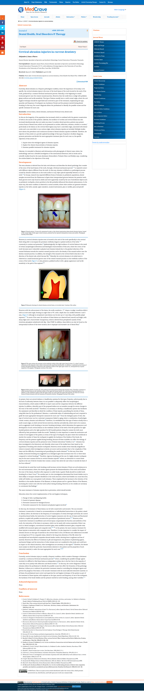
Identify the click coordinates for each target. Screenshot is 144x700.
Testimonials (53, 2)
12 (45, 420)
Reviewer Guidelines (100, 119)
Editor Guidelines (99, 105)
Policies (83, 17)
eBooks (58, 17)
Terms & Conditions (99, 98)
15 (36, 474)
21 (73, 544)
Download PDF (83, 82)
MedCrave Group (36, 682)
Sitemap (110, 2)
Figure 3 (25, 315)
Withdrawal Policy (99, 130)
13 (74, 441)
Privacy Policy (61, 689)
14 (59, 458)
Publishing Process (99, 123)
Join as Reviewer (98, 126)
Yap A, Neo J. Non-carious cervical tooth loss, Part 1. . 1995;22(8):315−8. (47, 603)
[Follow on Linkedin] (2, 32)
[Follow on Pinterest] (2, 37)
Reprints (67, 2)
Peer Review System (99, 91)
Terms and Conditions (53, 689)
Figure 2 (34, 261)
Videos (61, 2)
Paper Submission (37, 2)
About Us (26, 2)
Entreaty (96, 137)
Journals (46, 17)
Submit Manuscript (99, 81)
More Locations (76, 686)
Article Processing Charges (89, 2)
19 (62, 548)
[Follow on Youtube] (2, 42)
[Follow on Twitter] (2, 27)
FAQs (45, 2)
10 (26, 317)
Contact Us (102, 2)
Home (22, 17)
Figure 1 (21, 189)
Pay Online (76, 2)
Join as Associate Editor (100, 116)
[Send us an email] (2, 52)
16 (70, 518)
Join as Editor (98, 112)
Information (70, 17)
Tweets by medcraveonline (100, 142)
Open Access (34, 17)
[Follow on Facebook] (2, 22)
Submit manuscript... (25, 25)
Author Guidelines (99, 84)
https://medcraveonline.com (98, 682)
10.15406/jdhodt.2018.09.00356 (33, 78)
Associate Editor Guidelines (101, 109)
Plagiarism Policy (99, 88)
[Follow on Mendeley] (2, 47)
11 (38, 408)
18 (52, 527)
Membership (97, 17)
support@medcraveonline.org (64, 686)
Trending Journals (112, 17)
